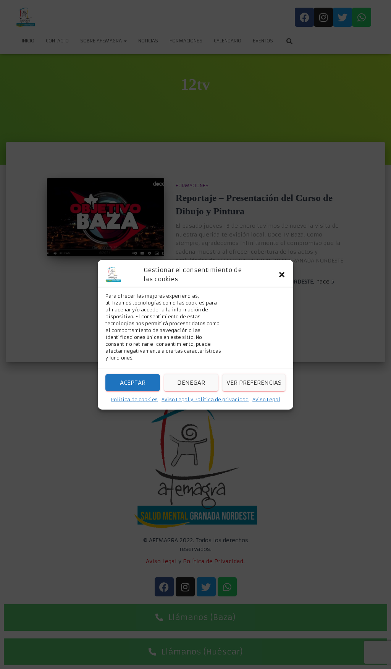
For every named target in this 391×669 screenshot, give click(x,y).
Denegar (191, 382)
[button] (282, 275)
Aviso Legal (266, 399)
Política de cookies (134, 399)
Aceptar (132, 382)
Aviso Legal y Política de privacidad (205, 399)
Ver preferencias (253, 382)
